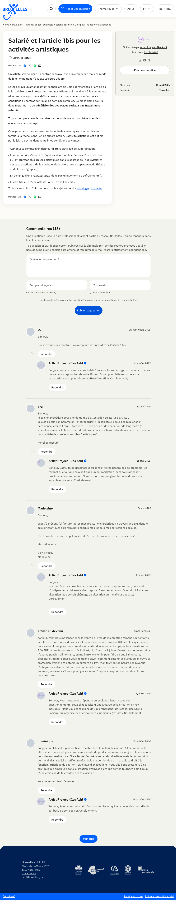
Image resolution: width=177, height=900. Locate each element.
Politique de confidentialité (159, 896)
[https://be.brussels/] (78, 870)
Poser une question (145, 70)
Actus (130, 8)
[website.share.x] (30, 65)
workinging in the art (89, 188)
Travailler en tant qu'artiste (38, 24)
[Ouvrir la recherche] (51, 8)
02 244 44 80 (151, 52)
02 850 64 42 (29, 873)
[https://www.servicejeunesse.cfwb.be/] (114, 870)
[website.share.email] (40, 65)
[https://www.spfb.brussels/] (96, 870)
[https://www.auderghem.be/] (128, 870)
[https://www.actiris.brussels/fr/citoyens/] (146, 870)
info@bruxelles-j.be (33, 877)
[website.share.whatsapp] (35, 65)
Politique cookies (133, 896)
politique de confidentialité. (122, 300)
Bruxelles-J (9, 896)
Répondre (46, 354)
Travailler (17, 24)
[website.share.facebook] (25, 65)
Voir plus (88, 839)
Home (6, 24)
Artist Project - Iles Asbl (153, 47)
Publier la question (88, 310)
